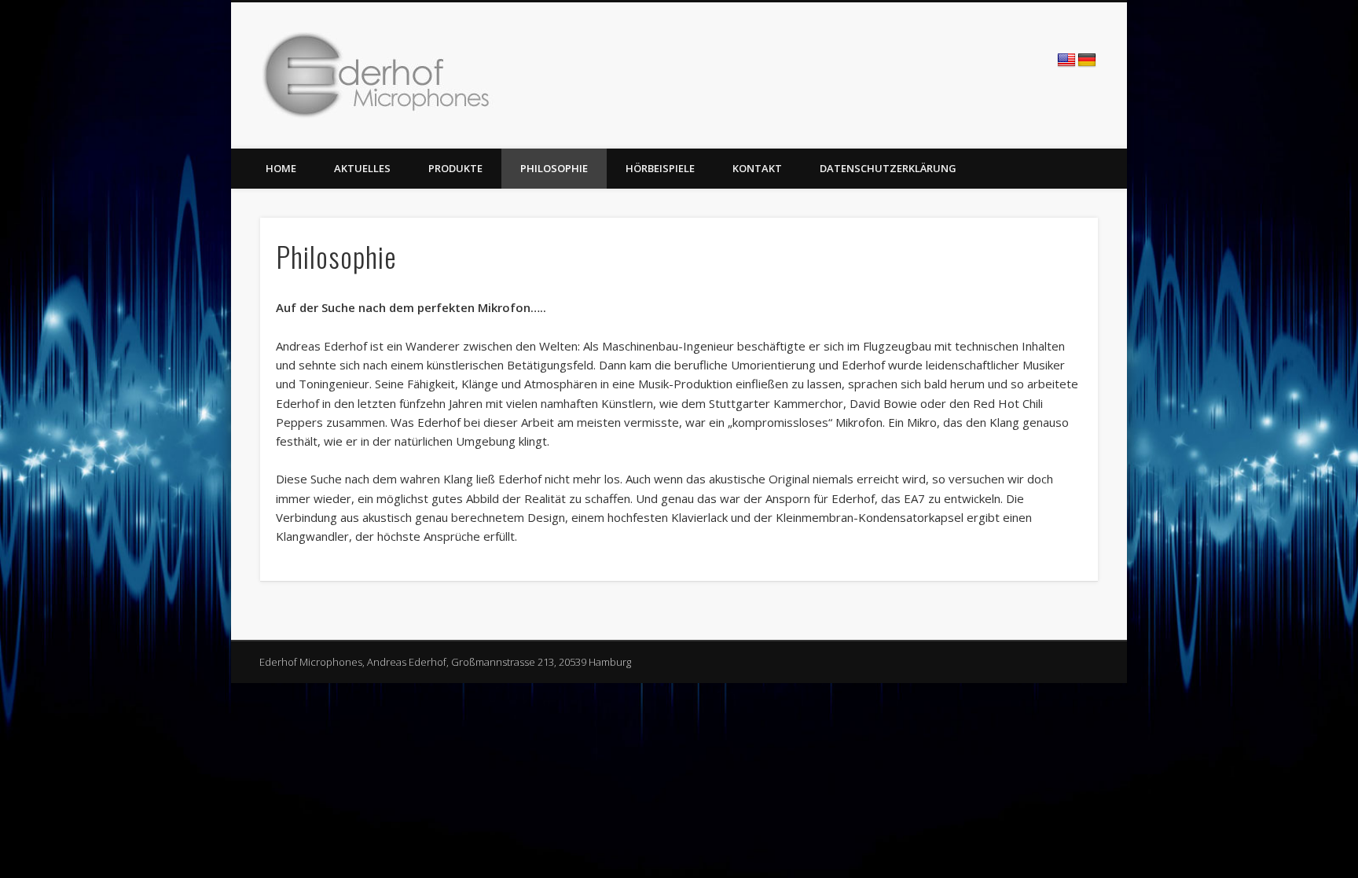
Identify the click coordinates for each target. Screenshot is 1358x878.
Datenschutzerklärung (888, 168)
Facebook (947, 62)
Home (281, 168)
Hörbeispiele (660, 168)
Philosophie (554, 168)
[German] (1086, 60)
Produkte (455, 168)
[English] (1066, 60)
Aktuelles (362, 168)
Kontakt (757, 168)
